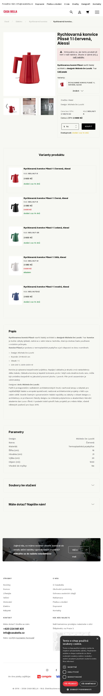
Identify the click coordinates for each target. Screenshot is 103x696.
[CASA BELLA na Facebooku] (56, 670)
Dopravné (39, 4)
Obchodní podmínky (62, 589)
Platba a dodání (54, 4)
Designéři (85, 4)
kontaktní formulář (25, 638)
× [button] (97, 639)
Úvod (6, 21)
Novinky (6, 585)
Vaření (6, 598)
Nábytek (7, 610)
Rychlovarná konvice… (63, 21)
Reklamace (58, 598)
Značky (75, 4)
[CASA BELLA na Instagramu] (47, 670)
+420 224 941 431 (13, 628)
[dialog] (80, 664)
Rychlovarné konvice (38, 21)
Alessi (70, 100)
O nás (66, 4)
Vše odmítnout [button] (88, 684)
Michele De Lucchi (76, 104)
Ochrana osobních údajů (64, 593)
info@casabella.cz (24, 4)
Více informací (68, 661)
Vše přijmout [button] (70, 684)
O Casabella (58, 585)
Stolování (7, 602)
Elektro (19, 21)
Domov (6, 589)
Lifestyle (7, 593)
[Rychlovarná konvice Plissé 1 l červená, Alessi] (29, 64)
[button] (80, 689)
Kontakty (97, 4)
